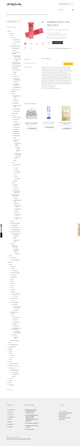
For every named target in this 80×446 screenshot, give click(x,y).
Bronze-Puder (16, 119)
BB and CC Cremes (17, 117)
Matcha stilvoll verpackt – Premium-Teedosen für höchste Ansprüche (31, 411)
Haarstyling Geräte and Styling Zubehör (16, 63)
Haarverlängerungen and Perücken (17, 56)
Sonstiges (10, 380)
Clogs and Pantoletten (15, 272)
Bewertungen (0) (27, 66)
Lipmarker (16, 187)
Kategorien (19, 14)
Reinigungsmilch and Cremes (18, 154)
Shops (11, 255)
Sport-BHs (16, 296)
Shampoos (16, 81)
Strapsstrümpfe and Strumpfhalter (16, 329)
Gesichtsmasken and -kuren (17, 124)
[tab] (31, 59)
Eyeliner (15, 99)
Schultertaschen (15, 374)
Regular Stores (14, 257)
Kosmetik (10, 417)
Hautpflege (24, 14)
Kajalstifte (16, 101)
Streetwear (13, 291)
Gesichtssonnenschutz (18, 215)
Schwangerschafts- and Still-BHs (17, 307)
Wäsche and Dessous (15, 340)
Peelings (15, 180)
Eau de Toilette (14, 276)
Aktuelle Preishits (15, 260)
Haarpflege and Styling (15, 46)
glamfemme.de (62, 416)
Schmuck (10, 361)
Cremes (16, 167)
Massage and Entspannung (15, 246)
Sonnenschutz (16, 212)
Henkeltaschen (15, 372)
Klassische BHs (17, 317)
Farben (15, 50)
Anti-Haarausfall (17, 70)
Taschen (10, 382)
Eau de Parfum (14, 274)
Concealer (32, 14)
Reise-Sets (16, 76)
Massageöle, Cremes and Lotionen (16, 250)
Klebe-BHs (16, 319)
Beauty (14, 14)
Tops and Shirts (14, 298)
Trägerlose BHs (17, 321)
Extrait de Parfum (17, 41)
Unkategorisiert (11, 384)
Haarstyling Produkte (16, 65)
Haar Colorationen (16, 48)
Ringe (12, 287)
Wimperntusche (17, 111)
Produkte (10, 348)
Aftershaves (16, 235)
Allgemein (10, 409)
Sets (15, 43)
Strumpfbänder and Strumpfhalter (17, 332)
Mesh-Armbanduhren (14, 344)
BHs (13, 315)
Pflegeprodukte (15, 68)
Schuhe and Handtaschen (13, 365)
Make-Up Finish (17, 135)
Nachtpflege (17, 172)
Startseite (10, 14)
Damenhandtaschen (15, 370)
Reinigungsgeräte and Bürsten (18, 144)
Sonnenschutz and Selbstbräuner (16, 195)
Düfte (12, 35)
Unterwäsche (15, 304)
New (10, 359)
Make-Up (69, 48)
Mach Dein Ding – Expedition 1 (32, 423)
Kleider (12, 281)
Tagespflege (17, 178)
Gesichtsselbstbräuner (18, 206)
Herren (13, 37)
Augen (13, 93)
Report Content (68, 64)
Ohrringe (12, 283)
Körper (13, 162)
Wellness (12, 243)
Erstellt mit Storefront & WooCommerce (22, 438)
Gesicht (28, 14)
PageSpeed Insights (30, 429)
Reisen (9, 421)
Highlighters (16, 131)
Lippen (13, 182)
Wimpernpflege (17, 108)
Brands (11, 350)
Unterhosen (14, 334)
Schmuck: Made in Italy (14, 363)
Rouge (15, 160)
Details (67, 29)
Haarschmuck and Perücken (16, 53)
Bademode (13, 266)
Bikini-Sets (16, 270)
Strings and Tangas (16, 337)
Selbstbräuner (16, 203)
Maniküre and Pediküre (15, 223)
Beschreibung (27, 59)
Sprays (16, 176)
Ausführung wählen (32, 128)
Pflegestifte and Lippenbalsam (17, 192)
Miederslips (16, 326)
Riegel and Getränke (16, 229)
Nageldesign (14, 225)
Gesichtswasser (17, 127)
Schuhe (11, 378)
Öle (16, 174)
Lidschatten (16, 103)
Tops (13, 300)
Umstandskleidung (14, 302)
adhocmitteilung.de (63, 414)
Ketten (12, 279)
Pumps (12, 285)
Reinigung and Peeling (16, 140)
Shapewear (14, 323)
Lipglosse (16, 184)
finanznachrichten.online (64, 417)
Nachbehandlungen (16, 233)
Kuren (15, 74)
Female (12, 355)
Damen (11, 264)
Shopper (14, 376)
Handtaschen (12, 367)
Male (12, 357)
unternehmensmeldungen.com (65, 412)
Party (9, 419)
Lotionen (17, 170)
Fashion (9, 342)
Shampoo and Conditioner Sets (17, 79)
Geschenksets (15, 113)
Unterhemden (16, 309)
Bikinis (13, 268)
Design (9, 412)
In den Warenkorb (57, 42)
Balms (15, 238)
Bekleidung (10, 262)
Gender (11, 353)
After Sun (15, 198)
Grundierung (16, 129)
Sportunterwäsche (16, 293)
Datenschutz (9, 438)
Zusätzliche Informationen (30, 63)
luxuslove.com (62, 419)
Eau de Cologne (17, 39)
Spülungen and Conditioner (17, 84)
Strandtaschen (12, 346)
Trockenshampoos (17, 87)
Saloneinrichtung (15, 89)
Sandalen (13, 289)
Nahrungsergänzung (15, 227)
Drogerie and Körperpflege (19, 149)
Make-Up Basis (17, 133)
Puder (15, 137)
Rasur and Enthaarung (15, 231)
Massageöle (17, 253)
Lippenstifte (16, 189)
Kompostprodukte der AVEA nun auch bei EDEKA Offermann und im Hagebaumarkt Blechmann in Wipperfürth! (32, 417)
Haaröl (15, 72)
